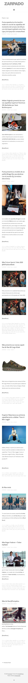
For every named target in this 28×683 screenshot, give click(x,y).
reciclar (12, 157)
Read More (5, 79)
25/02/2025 (4, 33)
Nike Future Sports (20, 329)
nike (15, 329)
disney (22, 154)
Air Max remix (6, 487)
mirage (15, 247)
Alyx (7, 324)
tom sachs (17, 331)
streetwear (9, 88)
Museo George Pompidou (16, 643)
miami (14, 87)
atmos (3, 526)
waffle (14, 403)
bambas (3, 86)
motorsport (17, 87)
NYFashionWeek (5, 330)
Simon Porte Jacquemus (19, 330)
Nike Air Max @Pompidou (10, 601)
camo (18, 399)
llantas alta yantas (9, 87)
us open (16, 589)
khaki (17, 400)
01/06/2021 (4, 181)
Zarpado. (10, 674)
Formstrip (18, 86)
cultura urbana (8, 86)
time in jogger (17, 475)
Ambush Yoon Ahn (11, 324)
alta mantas (5, 399)
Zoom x (14, 333)
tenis (14, 158)
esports (17, 474)
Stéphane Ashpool (5, 331)
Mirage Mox (19, 247)
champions (6, 400)
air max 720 (17, 525)
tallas (14, 249)
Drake (17, 326)
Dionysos (10, 400)
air (19, 640)
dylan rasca (19, 526)
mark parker (8, 401)
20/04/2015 (4, 547)
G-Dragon (12, 327)
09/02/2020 (4, 267)
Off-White (10, 330)
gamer (20, 474)
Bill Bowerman (14, 399)
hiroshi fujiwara (17, 327)
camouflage (21, 399)
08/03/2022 (4, 109)
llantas (3, 155)
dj (9, 246)
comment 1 (12, 181)
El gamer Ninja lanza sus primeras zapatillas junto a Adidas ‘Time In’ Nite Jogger (13, 417)
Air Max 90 (7, 641)
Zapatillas (14, 84)
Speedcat (5, 88)
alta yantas (8, 154)
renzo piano (14, 588)
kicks (24, 86)
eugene (14, 400)
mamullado (4, 401)
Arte (7, 323)
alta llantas (4, 324)
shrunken (8, 475)
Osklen (7, 529)
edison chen (21, 326)
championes (15, 154)
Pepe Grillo (16, 155)
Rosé (23, 87)
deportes (14, 326)
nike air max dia (19, 528)
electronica (9, 247)
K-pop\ (21, 86)
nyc (12, 155)
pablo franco (9, 588)
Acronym (22, 323)
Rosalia (13, 330)
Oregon (14, 401)
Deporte (7, 84)
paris (6, 644)
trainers (15, 88)
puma (21, 87)
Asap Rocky (21, 84)
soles (3, 88)
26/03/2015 (4, 603)
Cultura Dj (4, 247)
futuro (9, 327)
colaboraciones (9, 326)
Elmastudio (17, 675)
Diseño (11, 84)
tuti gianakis (23, 529)
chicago (19, 154)
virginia (22, 158)
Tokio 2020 (13, 331)
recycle (15, 157)
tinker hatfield (6, 403)
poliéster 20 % (8, 157)
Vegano (19, 158)
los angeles (7, 155)
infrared (23, 641)
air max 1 (3, 585)
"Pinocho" (21, 153)
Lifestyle (11, 397)
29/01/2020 (4, 422)
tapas (13, 88)
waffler (16, 403)
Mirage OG (8, 249)
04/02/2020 (4, 349)
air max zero (8, 585)
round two (19, 157)
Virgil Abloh (6, 333)
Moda (14, 397)
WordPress (21, 674)
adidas (20, 473)
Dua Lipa (13, 86)
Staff (9, 33)
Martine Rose (4, 329)
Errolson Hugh (4, 327)
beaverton (20, 585)
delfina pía (14, 526)
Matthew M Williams (10, 329)
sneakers (8, 158)
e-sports (10, 473)
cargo (3, 400)
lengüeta (3, 87)
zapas (18, 88)
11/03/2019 (4, 489)
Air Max (13, 525)
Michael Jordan (19, 586)
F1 (15, 86)
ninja (6, 475)
